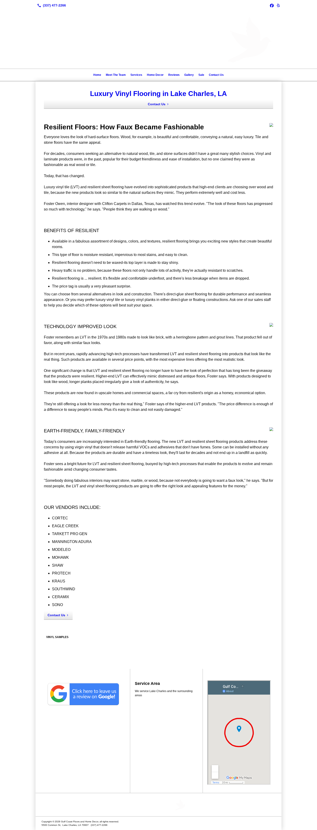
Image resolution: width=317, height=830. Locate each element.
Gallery (189, 75)
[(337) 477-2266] (51, 5)
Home (97, 75)
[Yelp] (278, 5)
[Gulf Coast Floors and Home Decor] (158, 804)
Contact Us (216, 75)
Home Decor (155, 75)
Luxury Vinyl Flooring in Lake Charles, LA (158, 93)
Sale (201, 75)
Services (136, 75)
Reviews (174, 75)
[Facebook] (271, 5)
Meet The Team (116, 75)
